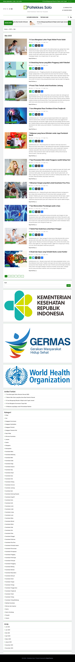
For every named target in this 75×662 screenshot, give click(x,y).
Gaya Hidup (8, 433)
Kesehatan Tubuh (9, 594)
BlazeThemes (49, 658)
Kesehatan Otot (9, 530)
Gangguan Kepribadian (10, 424)
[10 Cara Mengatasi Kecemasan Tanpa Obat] (59, 24)
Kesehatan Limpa (9, 219)
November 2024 (9, 648)
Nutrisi (7, 609)
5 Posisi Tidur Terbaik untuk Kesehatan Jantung (46, 85)
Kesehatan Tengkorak (11, 122)
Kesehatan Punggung (10, 563)
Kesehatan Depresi (10, 466)
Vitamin (7, 618)
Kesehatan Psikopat (10, 560)
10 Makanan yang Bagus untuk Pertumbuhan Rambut (18, 406)
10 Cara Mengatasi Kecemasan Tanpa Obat (56, 1)
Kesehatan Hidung (9, 481)
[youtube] (12, 9)
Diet (6, 418)
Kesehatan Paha (9, 533)
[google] (10, 9)
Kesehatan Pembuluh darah (12, 147)
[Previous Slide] (69, 1)
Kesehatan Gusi (9, 475)
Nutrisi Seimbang (9, 612)
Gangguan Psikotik (10, 427)
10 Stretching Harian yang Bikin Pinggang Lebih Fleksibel (49, 62)
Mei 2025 (7, 633)
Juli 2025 (7, 627)
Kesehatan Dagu (9, 463)
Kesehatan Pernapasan (10, 551)
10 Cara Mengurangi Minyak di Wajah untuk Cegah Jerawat (38, 22)
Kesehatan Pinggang (11, 76)
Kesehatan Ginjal (9, 472)
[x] (8, 9)
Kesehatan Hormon (10, 485)
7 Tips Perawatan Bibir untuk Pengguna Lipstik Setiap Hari (49, 160)
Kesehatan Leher (10, 53)
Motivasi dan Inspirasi (10, 606)
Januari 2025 (8, 642)
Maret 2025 (8, 639)
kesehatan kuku (9, 500)
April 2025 (7, 636)
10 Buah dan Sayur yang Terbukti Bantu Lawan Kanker (48, 252)
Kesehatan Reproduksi (10, 572)
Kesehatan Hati (9, 478)
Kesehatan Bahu (9, 451)
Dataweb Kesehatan (32, 17)
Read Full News (32, 58)
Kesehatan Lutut (9, 515)
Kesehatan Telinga (9, 585)
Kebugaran (7, 445)
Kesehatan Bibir (9, 173)
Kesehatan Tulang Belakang (12, 600)
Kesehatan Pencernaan (10, 548)
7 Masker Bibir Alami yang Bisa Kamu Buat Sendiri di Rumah (20, 397)
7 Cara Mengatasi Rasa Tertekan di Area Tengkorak (47, 108)
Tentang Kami (44, 17)
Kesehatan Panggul (10, 242)
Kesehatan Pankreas (10, 539)
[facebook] (4, 9)
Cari (5, 282)
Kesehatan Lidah (9, 509)
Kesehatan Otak (9, 527)
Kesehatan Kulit (9, 503)
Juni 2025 (7, 630)
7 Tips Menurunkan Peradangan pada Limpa (44, 206)
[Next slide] (71, 1)
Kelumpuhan (8, 448)
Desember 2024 (9, 645)
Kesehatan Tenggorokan (11, 588)
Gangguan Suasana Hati (11, 430)
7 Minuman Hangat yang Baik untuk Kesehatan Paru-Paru (49, 183)
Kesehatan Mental (9, 521)
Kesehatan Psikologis (10, 557)
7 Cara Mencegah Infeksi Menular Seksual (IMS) (17, 394)
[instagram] (6, 9)
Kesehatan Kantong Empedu (12, 494)
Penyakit (7, 615)
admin (31, 42)
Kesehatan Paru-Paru (11, 196)
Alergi (6, 415)
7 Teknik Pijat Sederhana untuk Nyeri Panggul (45, 229)
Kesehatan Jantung (10, 99)
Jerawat (7, 439)
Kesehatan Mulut (9, 524)
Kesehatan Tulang (9, 597)
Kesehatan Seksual (10, 575)
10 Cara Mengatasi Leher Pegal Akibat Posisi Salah (47, 40)
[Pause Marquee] (69, 23)
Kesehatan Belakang (10, 454)
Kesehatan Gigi (9, 469)
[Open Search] (68, 17)
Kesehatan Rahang (9, 566)
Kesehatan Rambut (10, 569)
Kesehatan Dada (9, 460)
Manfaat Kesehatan (10, 603)
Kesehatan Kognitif (10, 497)
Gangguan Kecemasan (10, 421)
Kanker (7, 265)
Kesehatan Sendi (9, 578)
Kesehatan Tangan (9, 581)
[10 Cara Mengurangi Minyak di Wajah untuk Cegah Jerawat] (19, 24)
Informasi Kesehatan (10, 436)
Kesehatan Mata (9, 518)
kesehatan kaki (9, 491)
